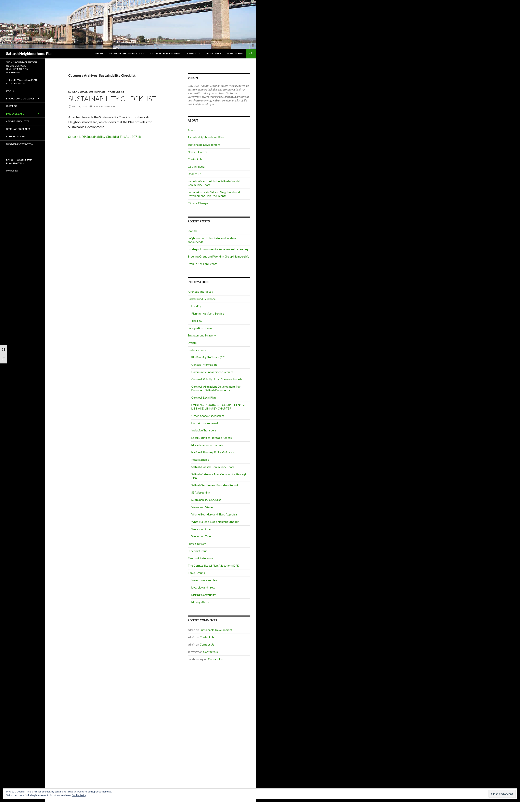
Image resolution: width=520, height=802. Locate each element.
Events (192, 342)
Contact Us (193, 53)
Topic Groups (196, 573)
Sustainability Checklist (107, 91)
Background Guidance (202, 299)
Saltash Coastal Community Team (212, 467)
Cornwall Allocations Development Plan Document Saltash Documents (216, 388)
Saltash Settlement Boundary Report (214, 485)
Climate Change (198, 203)
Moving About (200, 602)
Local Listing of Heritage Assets (211, 437)
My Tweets (12, 170)
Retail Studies (200, 459)
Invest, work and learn (205, 580)
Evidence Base (78, 91)
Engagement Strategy (202, 335)
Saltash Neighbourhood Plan (29, 53)
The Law (196, 320)
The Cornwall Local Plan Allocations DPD (213, 565)
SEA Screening (200, 492)
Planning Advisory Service (207, 313)
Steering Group (197, 551)
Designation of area (200, 328)
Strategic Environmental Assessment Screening (218, 249)
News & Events (235, 53)
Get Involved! (213, 53)
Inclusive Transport (203, 430)
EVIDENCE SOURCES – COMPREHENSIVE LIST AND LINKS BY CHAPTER (218, 406)
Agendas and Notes (200, 291)
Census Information (204, 364)
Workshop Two (201, 536)
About (99, 53)
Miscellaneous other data (207, 445)
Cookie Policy (79, 795)
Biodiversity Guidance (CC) (208, 357)
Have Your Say (197, 543)
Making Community (203, 594)
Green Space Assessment (207, 415)
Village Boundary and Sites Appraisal (214, 514)
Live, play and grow (203, 587)
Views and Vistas (202, 507)
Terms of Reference (200, 558)
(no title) (193, 231)
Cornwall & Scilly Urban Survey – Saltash (216, 379)
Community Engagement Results (212, 372)
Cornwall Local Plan (203, 397)
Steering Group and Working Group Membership (218, 256)
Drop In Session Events (202, 263)
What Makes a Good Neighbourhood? (215, 521)
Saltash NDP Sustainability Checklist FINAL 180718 (104, 136)
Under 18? (194, 174)
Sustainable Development (165, 53)
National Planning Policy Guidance (212, 452)
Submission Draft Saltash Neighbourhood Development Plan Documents (214, 193)
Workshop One (201, 529)
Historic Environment (204, 423)
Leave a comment (104, 106)
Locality (196, 306)
